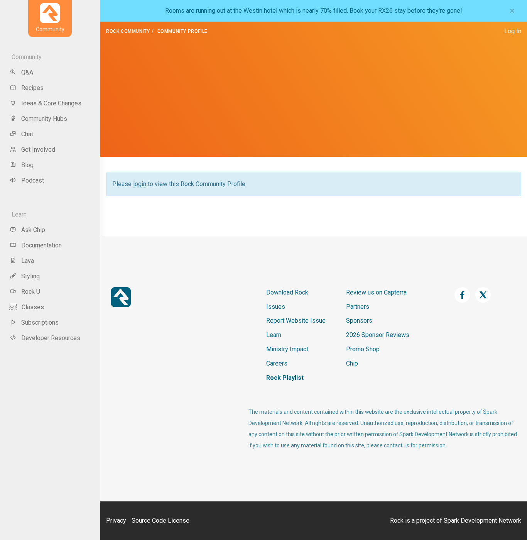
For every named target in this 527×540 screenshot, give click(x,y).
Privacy (116, 520)
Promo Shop (363, 349)
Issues (275, 306)
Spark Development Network (482, 520)
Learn (273, 335)
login (139, 184)
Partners (357, 306)
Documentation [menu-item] (41, 245)
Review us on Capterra (376, 292)
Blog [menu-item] (27, 165)
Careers (276, 363)
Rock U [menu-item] (30, 291)
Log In (512, 31)
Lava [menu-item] (27, 260)
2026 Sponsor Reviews (377, 335)
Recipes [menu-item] (32, 87)
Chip (352, 363)
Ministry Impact (287, 349)
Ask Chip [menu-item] (33, 230)
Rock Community (128, 31)
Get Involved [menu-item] (38, 149)
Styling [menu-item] (30, 276)
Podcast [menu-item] (32, 180)
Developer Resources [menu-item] (50, 338)
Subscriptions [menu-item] (40, 322)
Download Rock (287, 292)
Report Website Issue (296, 320)
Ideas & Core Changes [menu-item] (51, 103)
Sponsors (359, 320)
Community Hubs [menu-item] (44, 118)
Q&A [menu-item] (27, 72)
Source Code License (160, 520)
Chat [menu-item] (27, 134)
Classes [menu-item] (33, 307)
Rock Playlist (285, 377)
